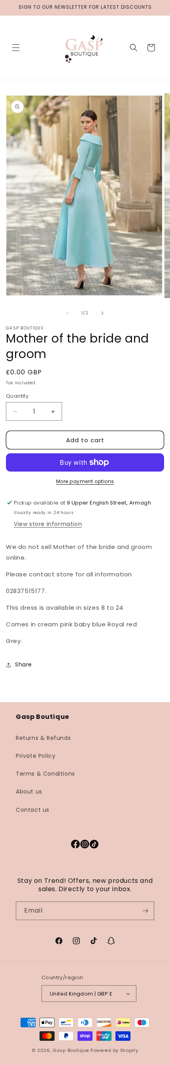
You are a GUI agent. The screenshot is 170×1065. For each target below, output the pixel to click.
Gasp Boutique (71, 1050)
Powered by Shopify (114, 1050)
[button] (16, 47)
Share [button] (23, 664)
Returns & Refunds (43, 738)
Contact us (32, 810)
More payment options (85, 481)
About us (29, 791)
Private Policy (35, 756)
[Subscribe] (145, 910)
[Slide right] (102, 313)
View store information (48, 524)
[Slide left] (67, 313)
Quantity (17, 396)
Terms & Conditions (45, 774)
